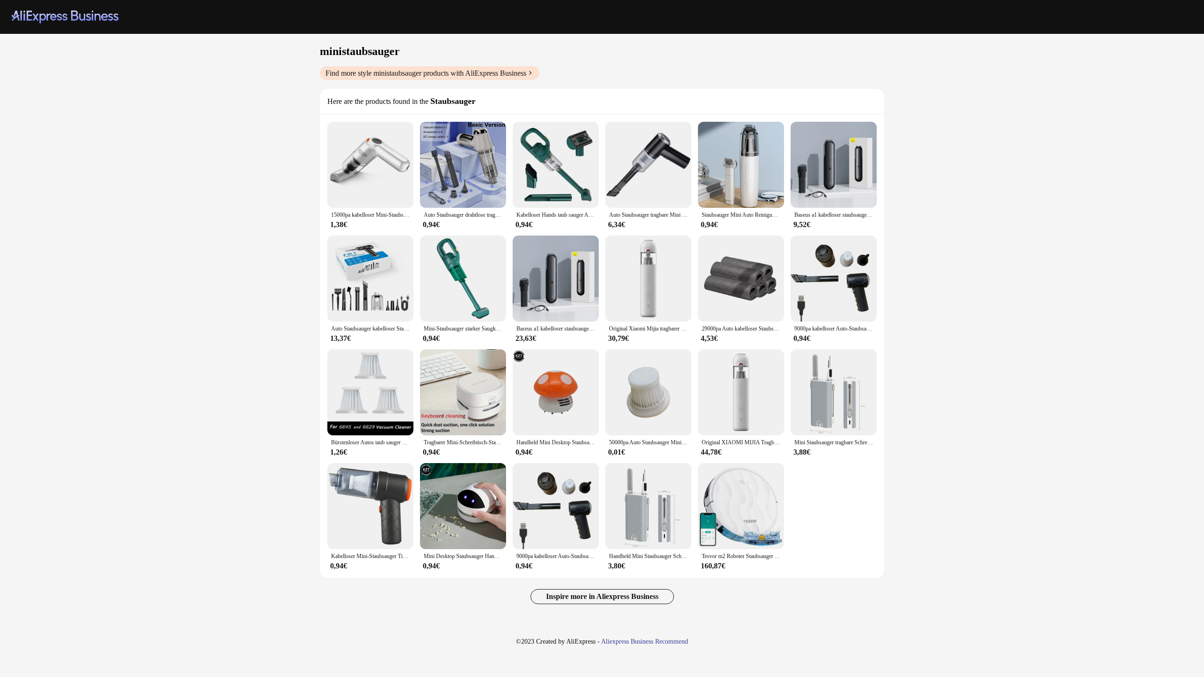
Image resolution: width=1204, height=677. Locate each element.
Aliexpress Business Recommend (644, 641)
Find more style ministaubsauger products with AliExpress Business (425, 73)
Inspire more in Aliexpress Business (602, 596)
